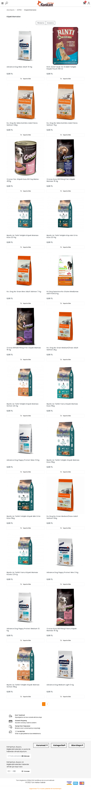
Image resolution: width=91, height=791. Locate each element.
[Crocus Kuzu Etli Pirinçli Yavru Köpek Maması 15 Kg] (65, 607)
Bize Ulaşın (76, 745)
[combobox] (9, 771)
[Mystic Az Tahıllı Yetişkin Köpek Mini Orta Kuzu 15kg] (25, 495)
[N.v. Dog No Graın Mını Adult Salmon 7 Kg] (25, 270)
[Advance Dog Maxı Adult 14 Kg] (25, 46)
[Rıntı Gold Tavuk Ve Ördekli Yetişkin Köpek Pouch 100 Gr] (65, 46)
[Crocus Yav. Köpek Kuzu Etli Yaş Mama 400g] (25, 158)
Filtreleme (40, 23)
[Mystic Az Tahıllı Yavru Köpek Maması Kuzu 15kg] (65, 383)
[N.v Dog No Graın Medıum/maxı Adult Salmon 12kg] (65, 495)
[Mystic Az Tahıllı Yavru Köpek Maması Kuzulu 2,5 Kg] (25, 551)
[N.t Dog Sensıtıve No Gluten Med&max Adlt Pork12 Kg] (65, 270)
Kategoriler (58, 745)
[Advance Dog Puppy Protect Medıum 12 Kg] (25, 607)
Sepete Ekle (27, 79)
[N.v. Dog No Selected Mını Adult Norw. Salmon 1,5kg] (25, 102)
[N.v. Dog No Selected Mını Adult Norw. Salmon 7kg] (65, 102)
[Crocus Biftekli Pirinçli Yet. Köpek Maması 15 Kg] (25, 327)
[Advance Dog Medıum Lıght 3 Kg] (65, 664)
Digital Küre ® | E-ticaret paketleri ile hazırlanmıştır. (45, 788)
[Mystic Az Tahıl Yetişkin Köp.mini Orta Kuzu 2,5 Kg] (65, 214)
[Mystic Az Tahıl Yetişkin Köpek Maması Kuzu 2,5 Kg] (25, 214)
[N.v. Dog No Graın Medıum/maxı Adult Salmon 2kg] (65, 327)
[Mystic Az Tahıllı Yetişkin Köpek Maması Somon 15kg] (25, 664)
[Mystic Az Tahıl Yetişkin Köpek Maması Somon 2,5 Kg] (25, 383)
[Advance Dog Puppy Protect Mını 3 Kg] (65, 551)
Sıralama (50, 23)
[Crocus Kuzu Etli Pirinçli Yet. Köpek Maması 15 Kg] (65, 158)
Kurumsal (41, 745)
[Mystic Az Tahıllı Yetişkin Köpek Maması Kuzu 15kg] (65, 439)
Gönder (27, 756)
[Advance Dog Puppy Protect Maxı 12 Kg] (25, 439)
